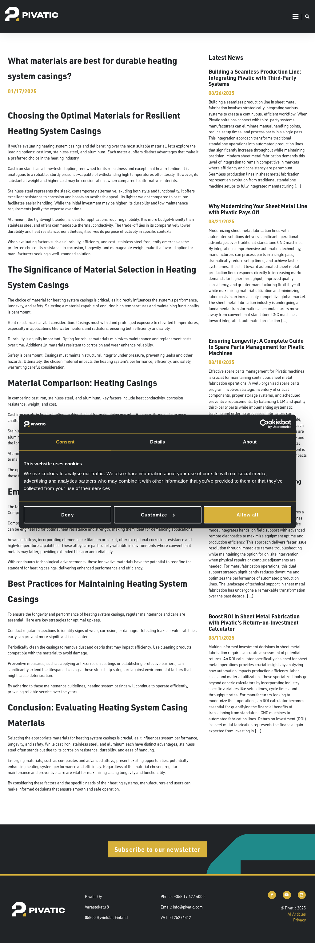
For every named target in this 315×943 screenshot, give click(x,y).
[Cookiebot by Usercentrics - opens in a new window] (264, 424)
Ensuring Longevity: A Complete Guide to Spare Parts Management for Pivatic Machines (257, 346)
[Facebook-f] (272, 895)
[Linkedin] (302, 895)
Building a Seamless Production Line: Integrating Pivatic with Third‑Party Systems (255, 77)
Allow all (247, 514)
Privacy (299, 919)
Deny (67, 514)
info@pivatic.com (188, 907)
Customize (154, 514)
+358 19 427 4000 (189, 896)
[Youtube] (287, 895)
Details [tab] (157, 441)
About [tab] (250, 441)
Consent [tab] (65, 441)
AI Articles (297, 914)
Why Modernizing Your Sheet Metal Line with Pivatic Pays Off (258, 209)
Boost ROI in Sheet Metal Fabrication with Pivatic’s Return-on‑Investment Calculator (254, 622)
